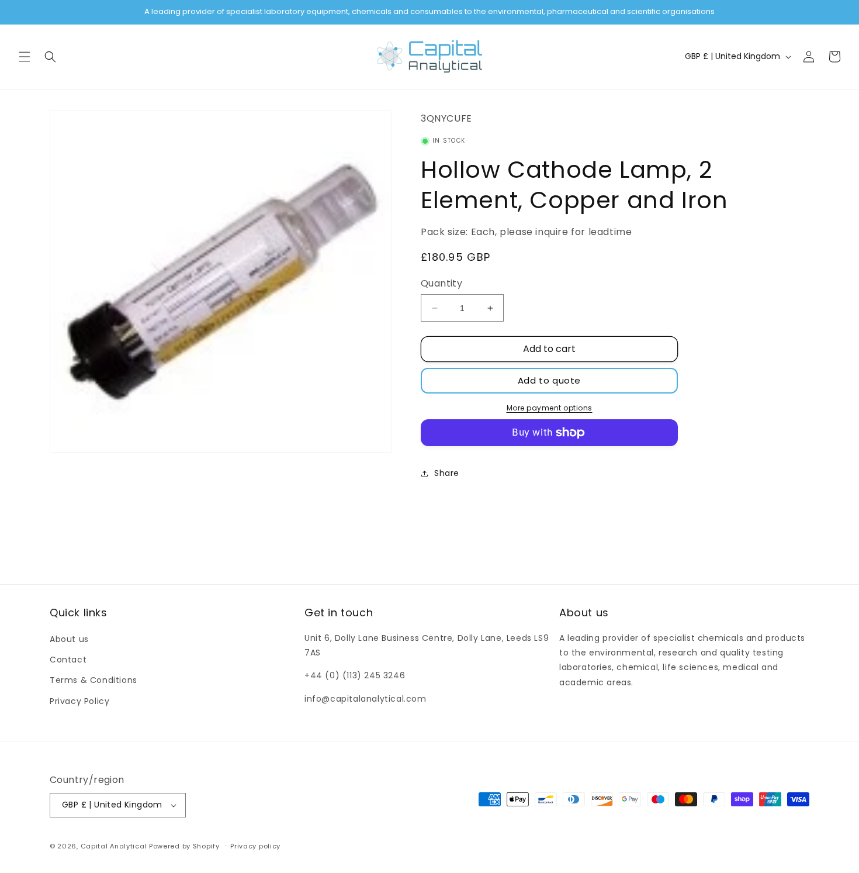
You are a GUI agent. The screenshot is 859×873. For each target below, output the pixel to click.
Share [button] (446, 473)
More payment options (550, 408)
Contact (68, 659)
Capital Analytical (114, 846)
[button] (24, 57)
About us (69, 639)
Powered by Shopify (184, 846)
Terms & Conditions (93, 680)
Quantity (441, 283)
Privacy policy (255, 846)
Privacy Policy (79, 701)
